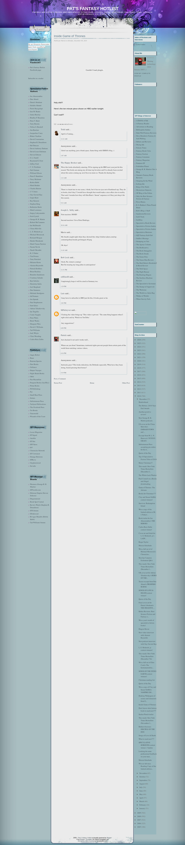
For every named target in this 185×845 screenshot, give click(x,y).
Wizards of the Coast (37, 416)
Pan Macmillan (35, 379)
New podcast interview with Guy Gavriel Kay (148, 642)
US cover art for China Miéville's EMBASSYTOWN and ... (147, 428)
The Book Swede (142, 253)
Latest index (140, 44)
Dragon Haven (144, 629)
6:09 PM (63, 328)
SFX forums (34, 510)
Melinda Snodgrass (37, 293)
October (142, 776)
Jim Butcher (34, 130)
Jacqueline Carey (36, 133)
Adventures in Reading (144, 126)
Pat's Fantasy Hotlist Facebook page (37, 68)
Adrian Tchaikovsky (37, 308)
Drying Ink (140, 144)
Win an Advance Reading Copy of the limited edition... (147, 766)
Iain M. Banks (35, 111)
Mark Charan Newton (38, 244)
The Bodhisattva (142, 247)
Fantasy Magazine (143, 160)
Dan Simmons (35, 290)
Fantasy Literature (143, 157)
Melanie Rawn (35, 262)
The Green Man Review (145, 260)
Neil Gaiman (34, 170)
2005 (139, 827)
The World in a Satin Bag (145, 293)
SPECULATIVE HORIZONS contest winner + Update (147, 745)
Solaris (32, 398)
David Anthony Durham (39, 148)
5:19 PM (63, 373)
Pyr (31, 392)
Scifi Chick (140, 217)
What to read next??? (146, 739)
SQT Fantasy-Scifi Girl (144, 235)
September (143, 780)
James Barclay (35, 114)
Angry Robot (35, 355)
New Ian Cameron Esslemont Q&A (145, 559)
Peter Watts (34, 318)
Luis (62, 293)
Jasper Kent (34, 197)
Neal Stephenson (36, 302)
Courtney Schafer (36, 278)
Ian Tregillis (34, 311)
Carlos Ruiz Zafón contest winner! (145, 528)
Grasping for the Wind (144, 181)
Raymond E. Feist (36, 161)
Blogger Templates (86, 839)
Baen (32, 358)
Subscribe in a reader (35, 78)
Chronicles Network (37, 450)
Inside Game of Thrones (69, 36)
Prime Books (34, 385)
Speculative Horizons (144, 232)
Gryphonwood (35, 463)
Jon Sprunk (34, 299)
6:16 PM (63, 353)
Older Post (126, 383)
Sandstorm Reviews (143, 214)
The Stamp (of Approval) (145, 286)
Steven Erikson (35, 154)
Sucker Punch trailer (146, 714)
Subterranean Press (37, 401)
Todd (63, 129)
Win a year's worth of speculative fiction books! (146, 623)
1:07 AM (63, 155)
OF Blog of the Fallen (144, 193)
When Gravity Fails (143, 299)
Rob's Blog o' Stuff (143, 210)
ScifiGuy (139, 220)
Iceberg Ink (140, 184)
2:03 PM (63, 303)
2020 (139, 361)
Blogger (109, 838)
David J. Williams (36, 327)
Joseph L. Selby (67, 210)
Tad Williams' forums (37, 522)
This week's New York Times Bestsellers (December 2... (147, 469)
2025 (139, 343)
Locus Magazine (36, 432)
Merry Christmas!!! (145, 463)
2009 (139, 813)
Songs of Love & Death (147, 735)
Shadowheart (143, 402)
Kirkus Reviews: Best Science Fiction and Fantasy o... (147, 614)
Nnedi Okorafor (35, 250)
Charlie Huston (35, 188)
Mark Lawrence (35, 210)
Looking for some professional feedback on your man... (148, 754)
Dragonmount (35, 498)
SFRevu (33, 459)
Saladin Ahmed (35, 105)
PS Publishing (35, 389)
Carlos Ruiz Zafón (36, 339)
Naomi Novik (35, 247)
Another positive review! (145, 413)
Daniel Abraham (36, 102)
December (143, 399)
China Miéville (35, 228)
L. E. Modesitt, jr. (36, 231)
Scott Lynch (34, 216)
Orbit (32, 376)
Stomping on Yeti (142, 241)
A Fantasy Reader (142, 123)
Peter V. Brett (35, 121)
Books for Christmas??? (147, 493)
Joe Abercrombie (36, 96)
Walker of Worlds (142, 296)
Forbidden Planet (142, 166)
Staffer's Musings (142, 238)
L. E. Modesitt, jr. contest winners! (146, 648)
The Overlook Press (37, 407)
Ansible (33, 438)
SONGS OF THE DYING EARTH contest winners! (147, 674)
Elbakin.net (34, 513)
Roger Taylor (143, 542)
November (143, 773)
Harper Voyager (35, 370)
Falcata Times (141, 148)
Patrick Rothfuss (36, 268)
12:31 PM (64, 270)
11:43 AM (64, 250)
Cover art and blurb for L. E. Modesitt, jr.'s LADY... (147, 536)
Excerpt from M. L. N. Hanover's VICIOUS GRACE (147, 438)
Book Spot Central (37, 502)
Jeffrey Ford (34, 164)
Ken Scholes (34, 281)
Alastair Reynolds (36, 265)
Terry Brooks (35, 124)
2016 (139, 375)
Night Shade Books (37, 373)
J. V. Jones (34, 191)
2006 (139, 823)
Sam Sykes (34, 305)
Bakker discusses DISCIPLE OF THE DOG (147, 729)
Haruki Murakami (36, 241)
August (142, 783)
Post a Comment (60, 378)
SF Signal (33, 435)
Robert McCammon (37, 222)
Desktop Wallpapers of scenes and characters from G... (147, 698)
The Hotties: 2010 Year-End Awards (147, 407)
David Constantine (37, 139)
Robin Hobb (34, 182)
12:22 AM (64, 139)
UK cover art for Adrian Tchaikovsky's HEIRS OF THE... (148, 575)
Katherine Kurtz (36, 207)
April (141, 798)
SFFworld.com (35, 490)
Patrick (64, 335)
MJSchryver (66, 310)
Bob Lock (65, 257)
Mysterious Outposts (143, 190)
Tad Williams (35, 330)
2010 (139, 396)
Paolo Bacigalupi (36, 108)
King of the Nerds (142, 187)
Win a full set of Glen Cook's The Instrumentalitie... (146, 665)
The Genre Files (142, 257)
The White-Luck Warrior (148, 475)
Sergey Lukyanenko (37, 213)
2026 (139, 339)
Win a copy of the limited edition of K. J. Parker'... (147, 512)
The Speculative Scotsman (146, 283)
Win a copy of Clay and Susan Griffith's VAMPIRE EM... (147, 689)
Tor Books (34, 410)
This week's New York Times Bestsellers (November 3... (147, 720)
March (141, 801)
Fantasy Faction (142, 154)
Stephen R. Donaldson (38, 142)
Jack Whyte (34, 333)
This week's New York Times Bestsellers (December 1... (147, 566)
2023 (139, 350)
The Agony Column (143, 244)
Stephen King (35, 204)
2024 (139, 347)
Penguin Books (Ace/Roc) (39, 382)
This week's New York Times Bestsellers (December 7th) (147, 656)
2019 (139, 364)
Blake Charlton (35, 136)
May (141, 794)
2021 (139, 357)
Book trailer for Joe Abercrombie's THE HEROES (147, 521)
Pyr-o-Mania (140, 202)
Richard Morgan (36, 237)
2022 (139, 354)
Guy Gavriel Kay (36, 194)
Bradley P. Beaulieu (37, 117)
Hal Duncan (34, 145)
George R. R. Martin (37, 219)
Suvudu (33, 466)
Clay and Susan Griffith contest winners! (147, 498)
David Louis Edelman (38, 151)
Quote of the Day (145, 453)
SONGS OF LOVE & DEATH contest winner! (146, 593)
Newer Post (58, 383)
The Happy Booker (69, 162)
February (142, 805)
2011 (139, 392)
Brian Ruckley (35, 271)
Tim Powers (34, 256)
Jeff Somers (34, 296)
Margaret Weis (35, 324)
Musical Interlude (145, 545)
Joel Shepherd (35, 287)
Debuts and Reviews (143, 141)
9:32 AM (63, 203)
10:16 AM (64, 225)
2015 (139, 378)
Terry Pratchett (35, 259)
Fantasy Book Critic (143, 151)
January (142, 808)
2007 (139, 820)
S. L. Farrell (34, 158)
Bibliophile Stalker (143, 130)
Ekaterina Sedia (36, 284)
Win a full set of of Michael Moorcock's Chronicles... (147, 551)
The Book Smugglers (144, 250)
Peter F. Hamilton (36, 176)
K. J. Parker (34, 253)
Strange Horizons (36, 457)
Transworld (34, 413)
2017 (139, 371)
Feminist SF (140, 163)
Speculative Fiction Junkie (146, 226)
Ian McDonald (35, 225)
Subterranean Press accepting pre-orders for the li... (147, 447)
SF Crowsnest (35, 453)
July (140, 787)
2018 (139, 368)
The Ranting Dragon (143, 275)
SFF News (33, 444)
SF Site (32, 441)
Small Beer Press (36, 395)
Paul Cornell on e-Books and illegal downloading (148, 481)
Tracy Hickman (35, 179)
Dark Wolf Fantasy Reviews (146, 133)
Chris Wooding (35, 336)
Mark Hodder (35, 185)
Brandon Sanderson (37, 274)
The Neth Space (142, 268)
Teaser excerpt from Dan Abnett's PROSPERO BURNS (147, 584)
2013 (139, 385)
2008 (139, 816)
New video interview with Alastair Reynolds (146, 635)
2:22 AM (63, 178)
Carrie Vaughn (35, 314)
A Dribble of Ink (142, 120)
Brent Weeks (34, 321)
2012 (139, 389)
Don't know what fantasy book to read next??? (148, 709)
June (141, 791)
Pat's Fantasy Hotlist (92, 8)
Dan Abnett (34, 99)
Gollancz (33, 367)
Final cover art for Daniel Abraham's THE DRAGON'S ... (147, 605)
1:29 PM (63, 286)
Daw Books (34, 364)
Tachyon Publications (38, 404)
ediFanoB (65, 276)
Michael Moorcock (37, 234)
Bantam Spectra (36, 361)
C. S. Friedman (35, 167)
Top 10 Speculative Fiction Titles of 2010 (148, 458)
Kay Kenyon (34, 201)
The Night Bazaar (142, 272)
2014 (139, 382)
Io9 (31, 447)
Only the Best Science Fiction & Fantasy (144, 197)
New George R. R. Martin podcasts (145, 419)
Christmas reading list (147, 680)
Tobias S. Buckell (36, 127)
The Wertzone (141, 290)
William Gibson (36, 173)
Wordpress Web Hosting (86, 841)
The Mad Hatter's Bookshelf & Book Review (146, 264)
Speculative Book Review (145, 223)
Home (92, 383)
